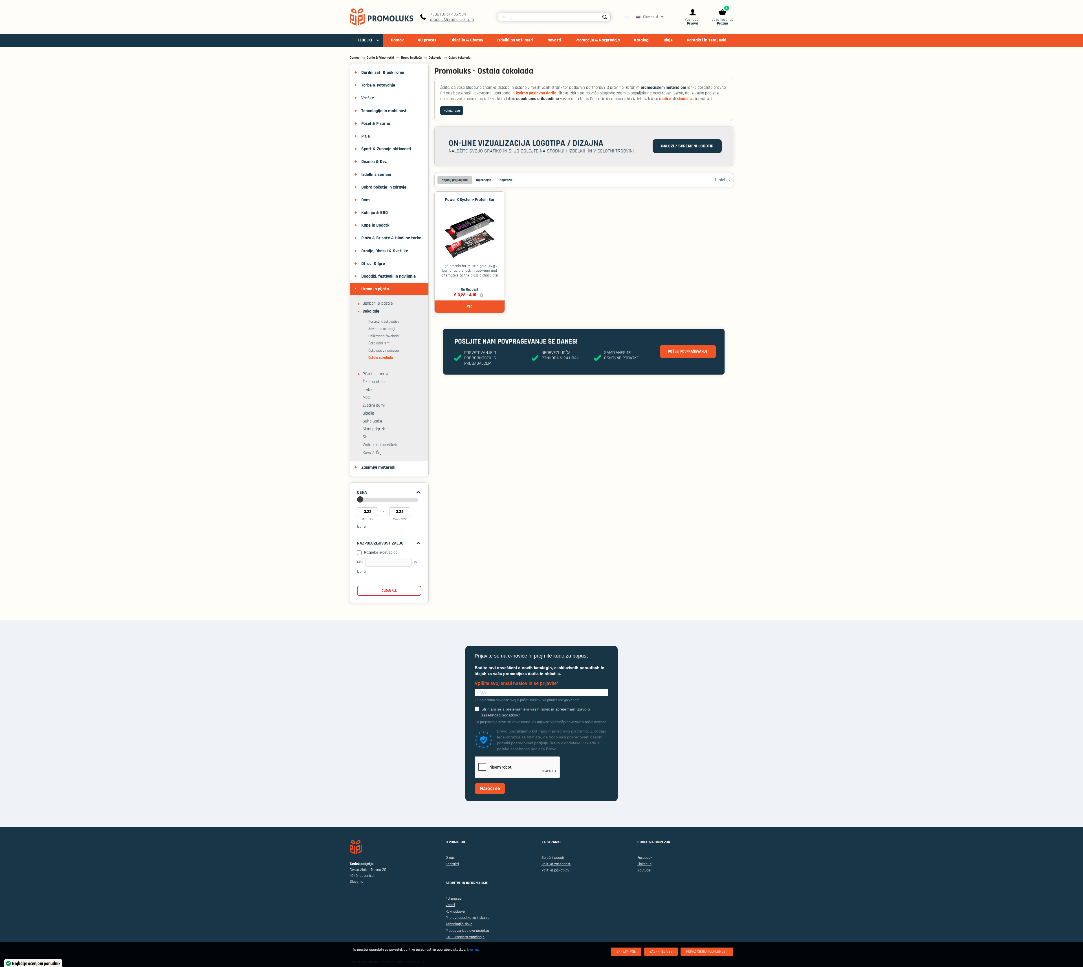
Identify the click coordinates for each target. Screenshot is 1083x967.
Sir (365, 437)
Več (469, 306)
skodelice (685, 98)
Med (366, 397)
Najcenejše (483, 180)
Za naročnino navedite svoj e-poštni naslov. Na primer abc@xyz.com (527, 700)
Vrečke (367, 98)
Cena (362, 492)
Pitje (365, 136)
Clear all (389, 590)
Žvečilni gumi (374, 405)
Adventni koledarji (381, 329)
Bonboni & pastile (378, 303)
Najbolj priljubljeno (455, 180)
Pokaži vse (451, 110)
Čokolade (371, 311)
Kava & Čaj (372, 452)
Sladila (368, 413)
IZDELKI (365, 40)
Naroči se (490, 788)
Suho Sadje (372, 421)
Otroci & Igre (373, 264)
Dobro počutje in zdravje (383, 187)
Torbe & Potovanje (378, 85)
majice (665, 98)
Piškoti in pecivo (376, 374)
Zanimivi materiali (378, 467)
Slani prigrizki (374, 429)
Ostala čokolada (380, 357)
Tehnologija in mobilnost (384, 111)
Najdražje (505, 180)
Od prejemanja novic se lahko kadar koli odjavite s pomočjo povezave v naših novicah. (541, 722)
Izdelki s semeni (376, 175)
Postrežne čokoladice (383, 321)
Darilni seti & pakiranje (382, 73)
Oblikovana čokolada (383, 336)
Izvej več (473, 949)
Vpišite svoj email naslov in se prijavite (516, 683)
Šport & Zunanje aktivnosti (386, 149)
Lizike (367, 389)
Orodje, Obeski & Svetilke (384, 251)
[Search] (605, 17)
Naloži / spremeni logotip (687, 146)
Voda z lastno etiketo (380, 445)
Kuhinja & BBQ (374, 213)
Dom (365, 200)
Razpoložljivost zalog (380, 543)
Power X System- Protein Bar (469, 199)
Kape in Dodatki (376, 225)
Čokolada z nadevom (383, 350)
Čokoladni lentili (380, 343)
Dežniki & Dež (374, 162)
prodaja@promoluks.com (452, 19)
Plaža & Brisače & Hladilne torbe (391, 238)
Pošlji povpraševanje (688, 351)
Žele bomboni (374, 381)
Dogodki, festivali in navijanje (388, 276)
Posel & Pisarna (375, 124)
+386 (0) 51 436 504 (448, 14)
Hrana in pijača (375, 289)
